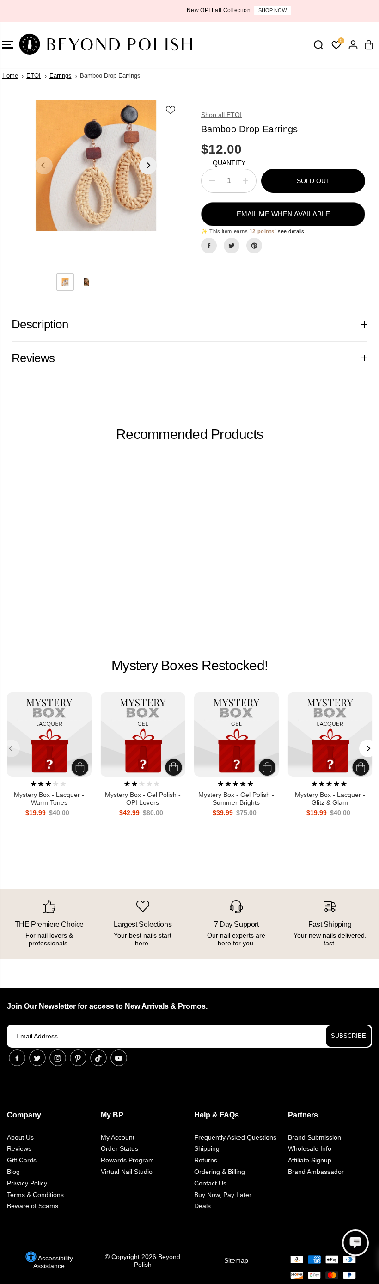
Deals (202, 1206)
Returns (205, 1160)
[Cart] (369, 45)
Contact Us (210, 1183)
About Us (20, 1137)
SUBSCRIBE (348, 1035)
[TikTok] (98, 1058)
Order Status (119, 1148)
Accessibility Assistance (53, 1262)
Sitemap (236, 1260)
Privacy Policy (27, 1183)
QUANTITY (229, 163)
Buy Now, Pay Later (222, 1194)
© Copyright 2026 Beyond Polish (142, 1260)
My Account (117, 1137)
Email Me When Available (283, 214)
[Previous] (44, 165)
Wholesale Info (309, 1148)
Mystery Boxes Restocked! (189, 665)
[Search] (318, 45)
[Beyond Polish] (62, 44)
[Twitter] (231, 245)
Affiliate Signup (309, 1160)
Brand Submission (314, 1137)
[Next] (148, 165)
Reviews (19, 1148)
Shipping (207, 1148)
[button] (355, 1242)
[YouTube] (119, 1058)
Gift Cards (22, 1160)
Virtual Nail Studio (127, 1171)
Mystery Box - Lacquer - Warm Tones (49, 798)
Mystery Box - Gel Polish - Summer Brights (236, 798)
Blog (13, 1171)
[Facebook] (209, 245)
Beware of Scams (32, 1206)
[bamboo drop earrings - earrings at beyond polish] (96, 165)
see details (291, 231)
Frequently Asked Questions (235, 1137)
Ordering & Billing (219, 1171)
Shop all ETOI (221, 114)
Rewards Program (127, 1160)
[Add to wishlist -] (171, 110)
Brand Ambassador (316, 1171)
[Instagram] (58, 1058)
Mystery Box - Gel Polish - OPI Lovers (143, 798)
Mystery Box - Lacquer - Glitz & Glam (330, 798)
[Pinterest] (254, 245)
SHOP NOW (223, 10)
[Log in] (353, 45)
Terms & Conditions (35, 1194)
